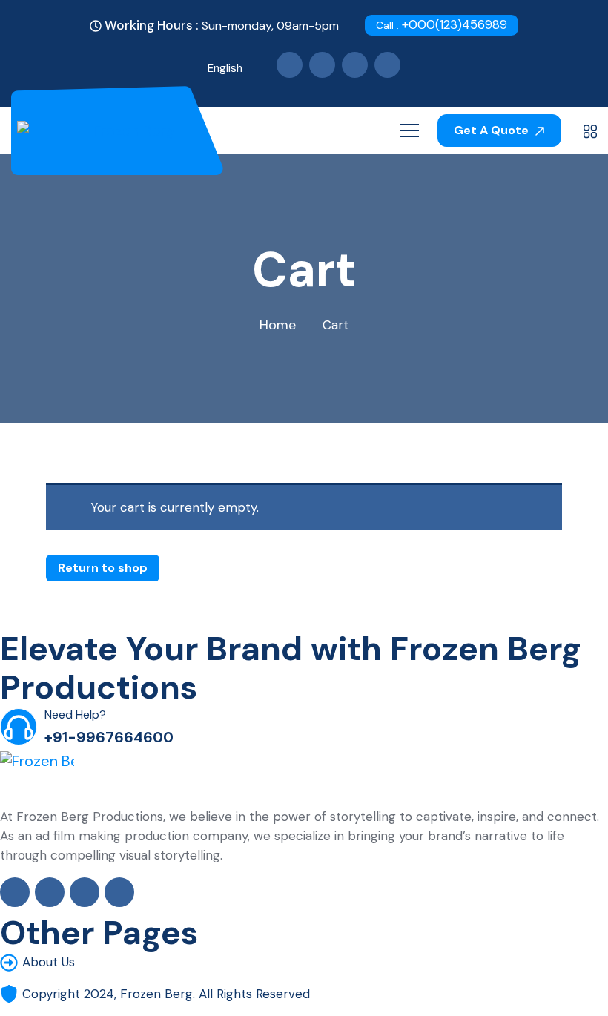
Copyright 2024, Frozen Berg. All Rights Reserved (166, 994)
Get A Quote (493, 130)
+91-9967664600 (109, 737)
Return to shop (103, 567)
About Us (48, 962)
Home (278, 325)
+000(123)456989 (441, 24)
